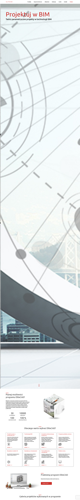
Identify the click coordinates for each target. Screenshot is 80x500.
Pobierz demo (45, 483)
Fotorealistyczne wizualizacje (45, 451)
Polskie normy (62, 451)
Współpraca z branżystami (30, 451)
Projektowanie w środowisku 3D (11, 434)
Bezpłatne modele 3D (12, 451)
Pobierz (71, 1)
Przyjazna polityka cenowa (65, 434)
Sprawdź (9, 447)
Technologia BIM (28, 434)
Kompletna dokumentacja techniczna (47, 434)
